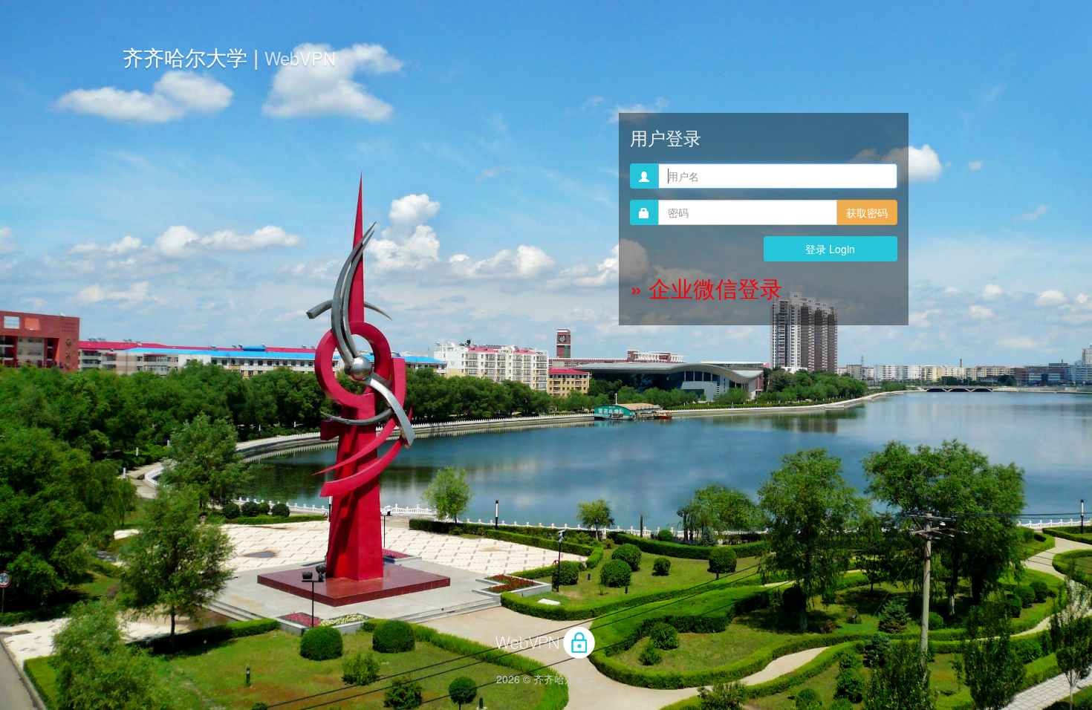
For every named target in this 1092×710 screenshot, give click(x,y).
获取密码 (867, 212)
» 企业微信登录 (706, 288)
